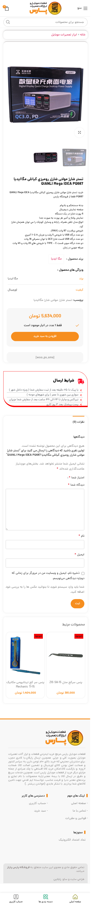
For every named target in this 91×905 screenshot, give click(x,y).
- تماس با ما (80, 811)
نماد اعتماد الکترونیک (72, 840)
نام (81, 536)
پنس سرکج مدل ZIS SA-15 (65, 682)
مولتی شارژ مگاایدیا (46, 300)
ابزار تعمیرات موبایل (64, 35)
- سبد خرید (41, 811)
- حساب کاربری (38, 803)
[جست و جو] (8, 22)
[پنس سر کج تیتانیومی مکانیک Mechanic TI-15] (25, 654)
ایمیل (79, 554)
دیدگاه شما (76, 485)
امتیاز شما (76, 477)
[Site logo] (45, 8)
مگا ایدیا (56, 259)
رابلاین (57, 879)
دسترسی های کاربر (33, 795)
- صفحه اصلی (79, 803)
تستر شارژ (65, 300)
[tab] (78, 422)
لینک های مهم (76, 795)
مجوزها (78, 832)
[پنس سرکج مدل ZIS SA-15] (66, 654)
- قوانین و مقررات (76, 818)
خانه (82, 35)
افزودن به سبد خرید (45, 336)
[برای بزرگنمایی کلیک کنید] (79, 132)
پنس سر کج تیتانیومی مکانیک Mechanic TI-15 (25, 684)
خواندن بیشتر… (35, 784)
